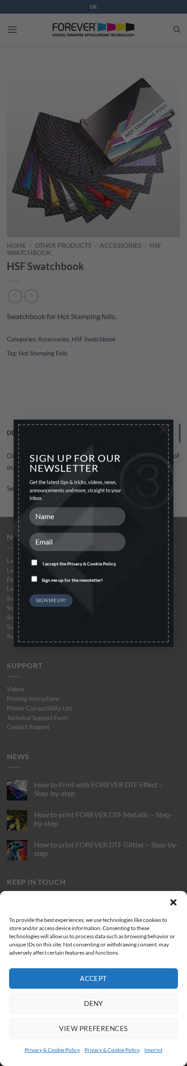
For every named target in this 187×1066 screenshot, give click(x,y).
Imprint (153, 1049)
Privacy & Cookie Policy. (91, 563)
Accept (93, 978)
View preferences (93, 1028)
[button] (173, 902)
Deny (93, 1003)
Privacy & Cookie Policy (52, 1049)
